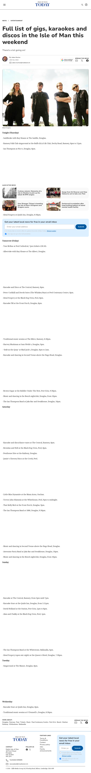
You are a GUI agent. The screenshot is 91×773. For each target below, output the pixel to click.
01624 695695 (17, 760)
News (4, 21)
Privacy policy (45, 745)
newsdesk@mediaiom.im (19, 764)
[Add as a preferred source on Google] (67, 60)
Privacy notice (51, 231)
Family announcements (45, 750)
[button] (4, 4)
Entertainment (17, 21)
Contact (43, 742)
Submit (81, 227)
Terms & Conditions (44, 739)
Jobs (41, 747)
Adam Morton (16, 57)
